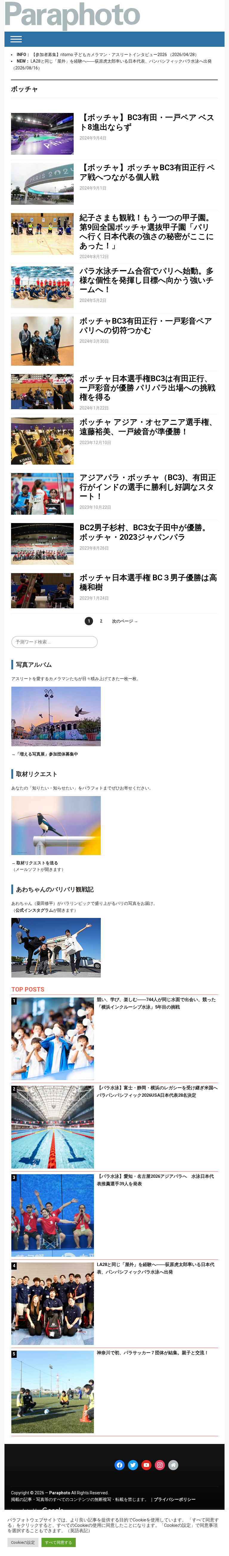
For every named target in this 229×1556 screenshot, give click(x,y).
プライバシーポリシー (175, 1499)
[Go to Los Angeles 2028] (72, 15)
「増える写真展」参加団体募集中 (47, 754)
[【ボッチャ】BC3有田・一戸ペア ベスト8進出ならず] (42, 133)
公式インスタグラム (34, 910)
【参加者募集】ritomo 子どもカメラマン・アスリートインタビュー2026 (99, 54)
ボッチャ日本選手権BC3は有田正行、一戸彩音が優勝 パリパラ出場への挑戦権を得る (147, 387)
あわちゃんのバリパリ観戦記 (55, 889)
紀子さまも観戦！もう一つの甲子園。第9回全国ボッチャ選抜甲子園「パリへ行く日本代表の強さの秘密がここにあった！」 (147, 231)
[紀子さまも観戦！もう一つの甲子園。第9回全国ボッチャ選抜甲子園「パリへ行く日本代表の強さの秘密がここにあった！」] (42, 233)
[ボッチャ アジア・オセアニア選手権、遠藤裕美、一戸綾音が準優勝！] (42, 440)
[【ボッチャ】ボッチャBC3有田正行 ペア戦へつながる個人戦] (42, 183)
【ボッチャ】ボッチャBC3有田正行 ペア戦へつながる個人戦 (147, 172)
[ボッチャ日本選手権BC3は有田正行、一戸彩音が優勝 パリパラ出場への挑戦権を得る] (42, 391)
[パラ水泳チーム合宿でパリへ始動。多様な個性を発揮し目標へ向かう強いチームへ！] (42, 286)
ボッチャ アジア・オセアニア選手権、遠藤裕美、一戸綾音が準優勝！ (148, 427)
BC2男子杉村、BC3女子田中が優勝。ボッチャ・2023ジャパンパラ (145, 532)
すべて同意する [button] (58, 1542)
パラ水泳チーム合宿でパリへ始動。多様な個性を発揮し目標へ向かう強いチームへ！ (147, 280)
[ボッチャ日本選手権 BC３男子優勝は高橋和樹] (42, 590)
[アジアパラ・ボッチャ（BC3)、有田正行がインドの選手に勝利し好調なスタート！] (42, 493)
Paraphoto (59, 1492)
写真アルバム (34, 664)
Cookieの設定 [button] (23, 1542)
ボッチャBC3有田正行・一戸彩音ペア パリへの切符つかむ (146, 326)
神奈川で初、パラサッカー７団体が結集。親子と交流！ (153, 1352)
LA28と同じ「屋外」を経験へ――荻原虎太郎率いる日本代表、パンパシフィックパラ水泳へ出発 (121, 61)
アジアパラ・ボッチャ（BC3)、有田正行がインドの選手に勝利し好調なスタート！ (148, 486)
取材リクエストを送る (37, 862)
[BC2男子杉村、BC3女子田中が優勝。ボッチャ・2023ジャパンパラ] (42, 543)
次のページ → (125, 621)
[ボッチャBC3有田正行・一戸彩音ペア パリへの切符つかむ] (42, 340)
